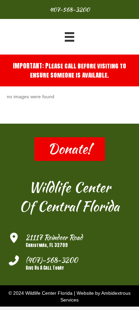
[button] (69, 149)
